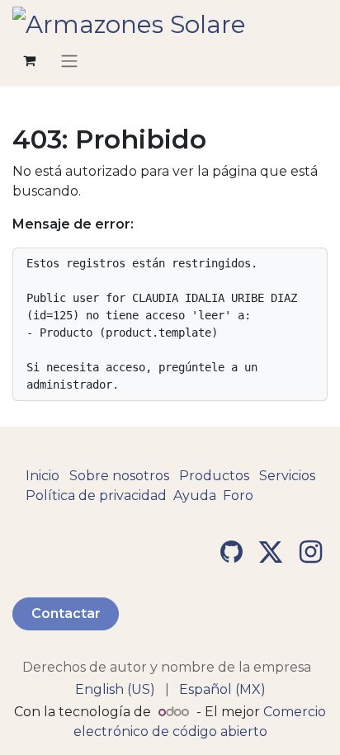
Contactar (66, 613)
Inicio (42, 476)
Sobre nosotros (119, 476)
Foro (238, 495)
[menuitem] (115, 689)
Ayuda (194, 495)
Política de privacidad (96, 495)
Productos (214, 476)
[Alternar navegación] (69, 60)
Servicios (287, 476)
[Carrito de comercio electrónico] (28, 60)
